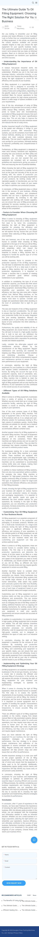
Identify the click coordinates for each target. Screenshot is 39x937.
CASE (29, 895)
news (34, 895)
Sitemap (10, 933)
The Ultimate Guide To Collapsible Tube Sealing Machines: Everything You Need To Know (11, 905)
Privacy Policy (18, 933)
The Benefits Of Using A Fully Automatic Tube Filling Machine (13, 900)
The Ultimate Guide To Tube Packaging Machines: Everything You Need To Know (29, 910)
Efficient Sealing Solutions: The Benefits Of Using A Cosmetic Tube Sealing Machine (11, 910)
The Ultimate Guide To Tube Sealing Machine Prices (29, 905)
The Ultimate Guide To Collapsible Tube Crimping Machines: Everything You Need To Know (29, 901)
